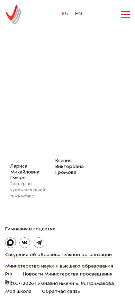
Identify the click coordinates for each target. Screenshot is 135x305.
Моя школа (18, 291)
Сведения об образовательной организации (58, 255)
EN (78, 14)
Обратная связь (61, 291)
